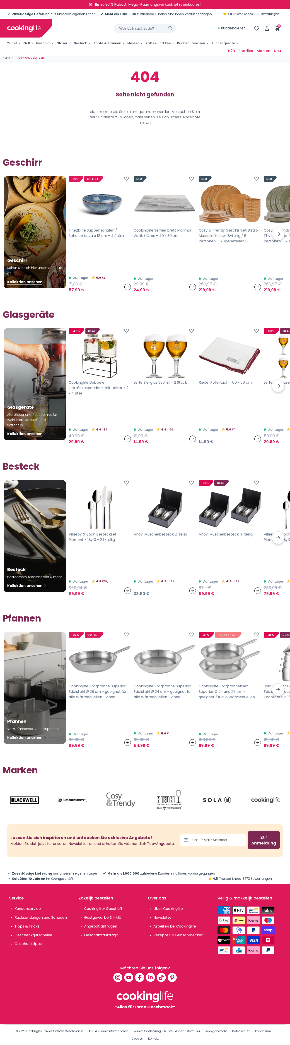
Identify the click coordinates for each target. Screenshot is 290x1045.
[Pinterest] (172, 977)
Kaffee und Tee (158, 43)
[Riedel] (169, 800)
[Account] (267, 28)
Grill (26, 43)
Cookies (137, 1038)
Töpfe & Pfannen (107, 43)
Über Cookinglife (168, 908)
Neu (277, 50)
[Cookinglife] (24, 28)
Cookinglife (34, 1031)
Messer (133, 43)
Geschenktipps (28, 943)
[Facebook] (139, 977)
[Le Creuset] (72, 800)
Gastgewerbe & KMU (102, 917)
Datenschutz (241, 1031)
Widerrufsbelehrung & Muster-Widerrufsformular (167, 1031)
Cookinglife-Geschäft (103, 908)
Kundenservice (27, 908)
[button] (278, 234)
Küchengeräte (223, 43)
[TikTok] (161, 977)
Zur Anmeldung (263, 840)
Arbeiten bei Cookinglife (174, 926)
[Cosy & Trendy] (121, 800)
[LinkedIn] (150, 977)
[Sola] (217, 800)
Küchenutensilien (191, 43)
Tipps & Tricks (26, 926)
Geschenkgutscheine (33, 935)
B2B (231, 50)
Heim (6, 58)
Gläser (62, 43)
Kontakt (153, 1038)
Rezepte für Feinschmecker (178, 935)
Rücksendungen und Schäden (40, 917)
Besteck (80, 43)
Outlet (12, 43)
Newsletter (163, 917)
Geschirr (43, 43)
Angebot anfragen (100, 926)
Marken (263, 50)
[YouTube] (128, 977)
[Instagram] (117, 977)
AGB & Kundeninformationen (108, 1031)
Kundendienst (233, 28)
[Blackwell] (24, 800)
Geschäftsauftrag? (101, 935)
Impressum (263, 1031)
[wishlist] (256, 28)
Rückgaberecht (216, 1031)
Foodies (246, 50)
